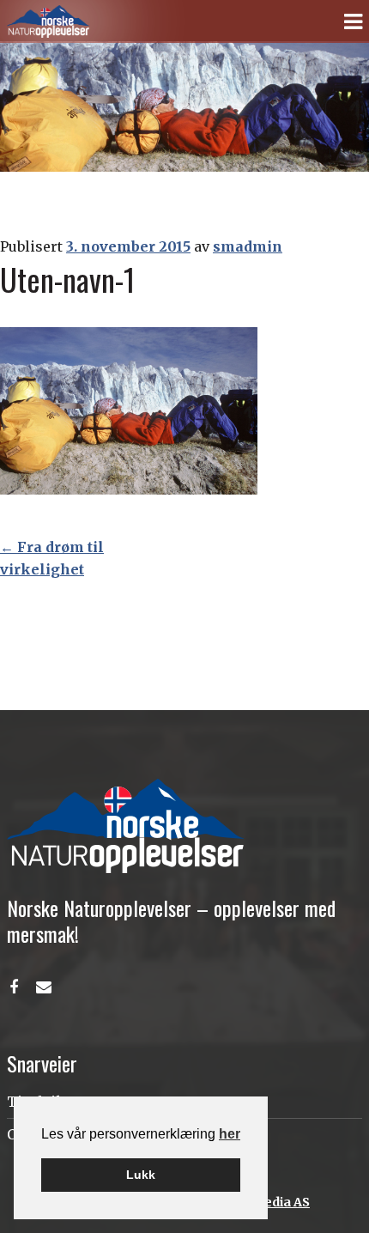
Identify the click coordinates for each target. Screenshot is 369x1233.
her (229, 1134)
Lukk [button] (140, 1174)
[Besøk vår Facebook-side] (14, 987)
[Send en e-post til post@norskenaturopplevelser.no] (43, 987)
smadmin (247, 246)
